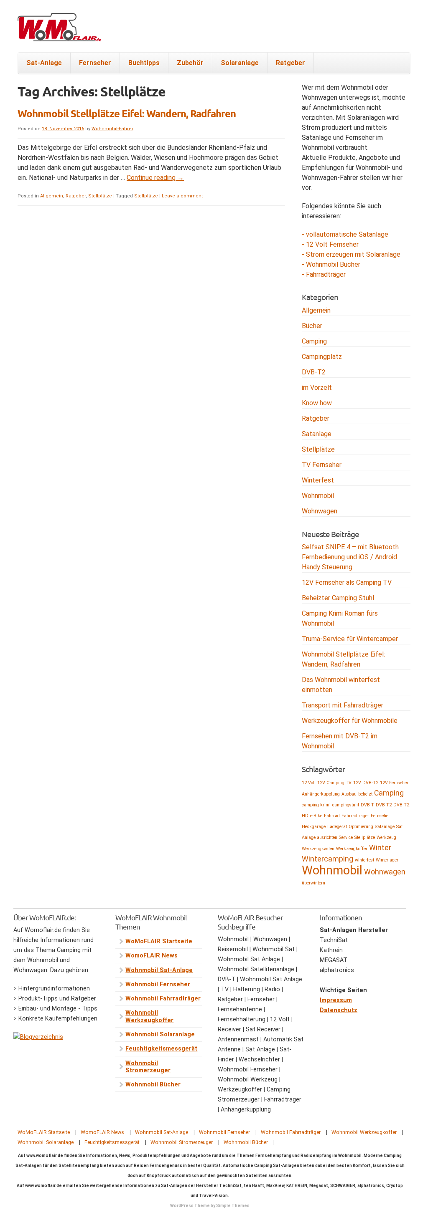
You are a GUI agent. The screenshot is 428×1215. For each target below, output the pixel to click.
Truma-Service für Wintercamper (350, 639)
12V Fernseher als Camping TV (347, 582)
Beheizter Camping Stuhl (338, 598)
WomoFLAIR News (151, 955)
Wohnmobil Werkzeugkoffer (149, 1016)
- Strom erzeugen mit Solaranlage (351, 254)
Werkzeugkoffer (351, 848)
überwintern (313, 883)
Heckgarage (314, 826)
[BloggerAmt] (38, 1037)
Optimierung (361, 826)
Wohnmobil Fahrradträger (163, 998)
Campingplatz (322, 357)
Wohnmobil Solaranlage (160, 1034)
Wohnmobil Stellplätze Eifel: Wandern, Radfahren (127, 113)
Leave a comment (182, 196)
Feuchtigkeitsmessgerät (161, 1048)
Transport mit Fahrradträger (342, 705)
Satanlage (316, 434)
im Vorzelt (317, 388)
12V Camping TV (334, 783)
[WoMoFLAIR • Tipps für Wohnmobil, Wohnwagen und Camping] (59, 32)
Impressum (336, 1000)
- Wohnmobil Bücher (331, 264)
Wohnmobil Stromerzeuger (148, 1067)
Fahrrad (332, 815)
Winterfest (318, 480)
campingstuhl (345, 805)
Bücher (312, 326)
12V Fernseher (394, 783)
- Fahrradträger (324, 274)
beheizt (365, 794)
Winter (380, 848)
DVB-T (367, 805)
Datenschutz (338, 1010)
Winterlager (387, 860)
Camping (314, 341)
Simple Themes (233, 1205)
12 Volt (309, 783)
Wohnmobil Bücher (153, 1084)
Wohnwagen (319, 511)
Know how (317, 403)
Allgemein (51, 196)
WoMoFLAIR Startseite (158, 941)
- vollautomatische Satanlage (345, 234)
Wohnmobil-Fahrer (112, 128)
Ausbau (349, 794)
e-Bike (316, 815)
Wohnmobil (318, 496)
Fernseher (95, 63)
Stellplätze (100, 196)
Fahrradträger (355, 815)
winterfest (364, 860)
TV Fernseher (321, 465)
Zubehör (190, 63)
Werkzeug (386, 837)
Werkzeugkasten (318, 848)
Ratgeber (290, 63)
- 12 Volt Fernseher (330, 244)
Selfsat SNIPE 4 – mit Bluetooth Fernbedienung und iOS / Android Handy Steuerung (350, 557)
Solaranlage (240, 63)
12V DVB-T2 (365, 783)
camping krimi (316, 805)
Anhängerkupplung (321, 794)
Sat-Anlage (44, 63)
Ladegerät (337, 826)
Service (346, 837)
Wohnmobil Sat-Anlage (159, 970)
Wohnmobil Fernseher (157, 984)
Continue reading (155, 178)
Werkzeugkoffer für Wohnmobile (349, 721)
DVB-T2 (314, 372)
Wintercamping (327, 859)
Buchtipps (144, 63)
